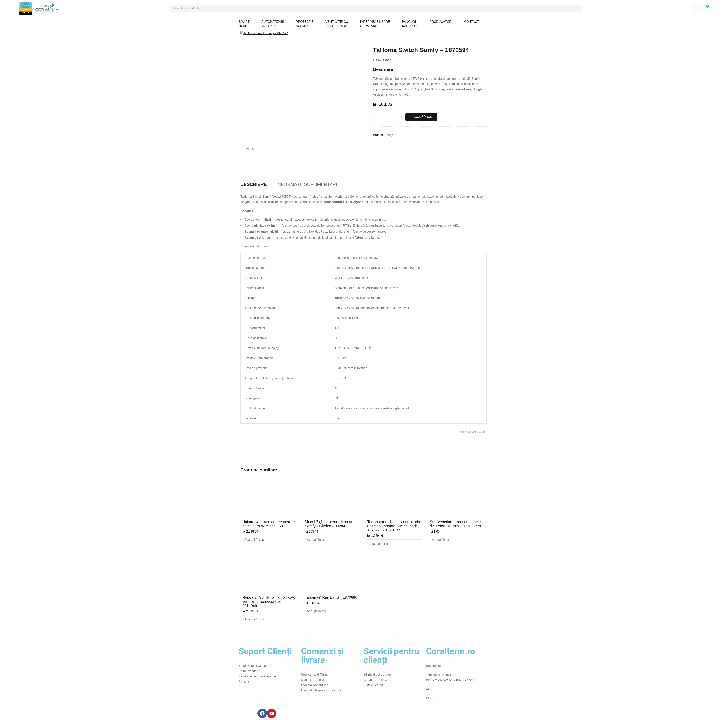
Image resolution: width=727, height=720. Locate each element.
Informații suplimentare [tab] (307, 184)
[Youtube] (271, 713)
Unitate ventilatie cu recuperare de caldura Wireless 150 (268, 524)
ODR (429, 698)
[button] (359, 35)
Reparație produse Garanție (257, 676)
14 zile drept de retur (377, 674)
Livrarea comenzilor (314, 685)
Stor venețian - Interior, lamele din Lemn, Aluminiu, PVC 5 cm (455, 524)
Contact (244, 681)
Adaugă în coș (422, 116)
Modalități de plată (313, 679)
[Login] (696, 8)
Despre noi (433, 665)
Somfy (388, 135)
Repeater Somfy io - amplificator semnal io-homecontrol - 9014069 (269, 601)
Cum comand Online (315, 674)
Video (250, 148)
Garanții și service (376, 679)
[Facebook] (262, 713)
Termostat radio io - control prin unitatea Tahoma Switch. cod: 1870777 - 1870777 (393, 526)
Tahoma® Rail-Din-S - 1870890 (331, 597)
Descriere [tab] (253, 184)
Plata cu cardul (374, 685)
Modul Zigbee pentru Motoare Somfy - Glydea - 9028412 (330, 524)
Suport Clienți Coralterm (255, 665)
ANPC (430, 689)
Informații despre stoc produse (321, 690)
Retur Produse (248, 671)
